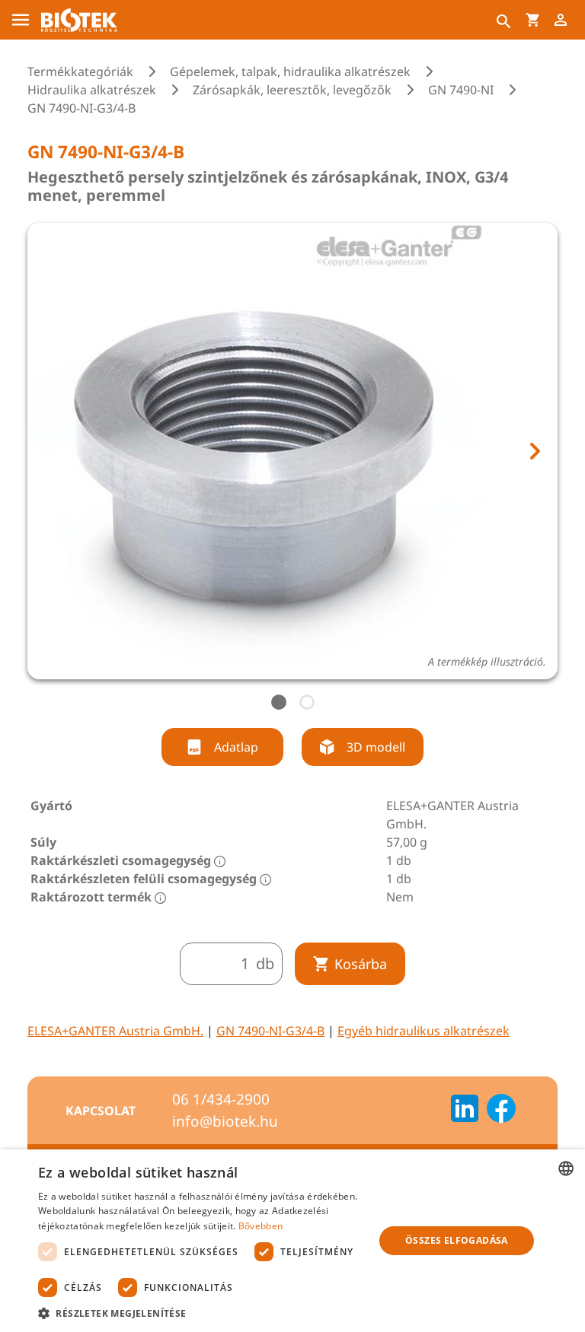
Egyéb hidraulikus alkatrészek (423, 1030)
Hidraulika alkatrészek (91, 89)
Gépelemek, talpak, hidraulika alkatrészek (290, 71)
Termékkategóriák (80, 71)
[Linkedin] (464, 1110)
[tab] (279, 702)
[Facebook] (501, 1110)
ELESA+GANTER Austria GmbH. (115, 1030)
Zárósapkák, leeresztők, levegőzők (292, 89)
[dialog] (292, 1240)
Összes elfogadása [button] (456, 1240)
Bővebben (260, 1225)
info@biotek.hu (225, 1121)
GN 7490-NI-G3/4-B (270, 1030)
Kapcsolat (101, 1110)
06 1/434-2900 (221, 1099)
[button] (201, 1313)
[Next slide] (534, 451)
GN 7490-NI (461, 89)
